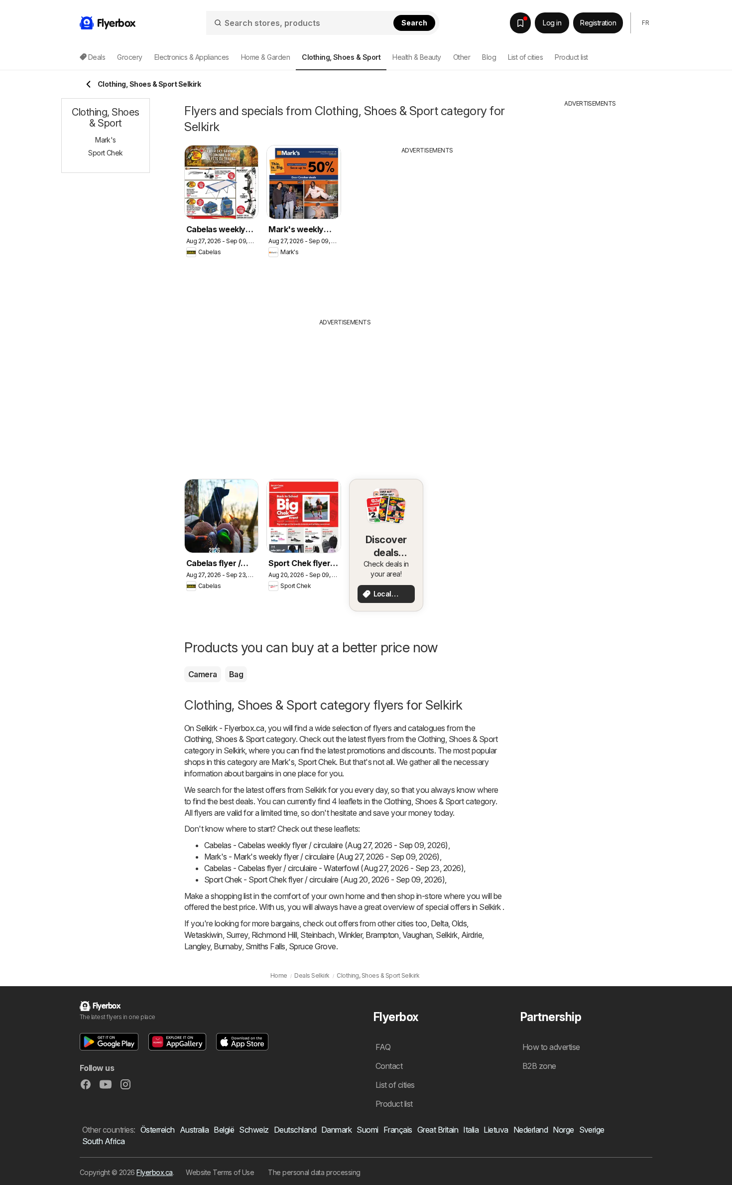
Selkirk (446, 935)
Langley (197, 946)
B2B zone (539, 1066)
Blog (489, 57)
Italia (471, 1130)
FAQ (382, 1047)
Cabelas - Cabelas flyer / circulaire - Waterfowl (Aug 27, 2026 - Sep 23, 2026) (334, 868)
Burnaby (228, 946)
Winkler (350, 935)
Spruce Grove (312, 946)
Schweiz (253, 1130)
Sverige (592, 1130)
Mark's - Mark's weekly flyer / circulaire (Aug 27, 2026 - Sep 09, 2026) (322, 857)
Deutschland (295, 1130)
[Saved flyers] (520, 22)
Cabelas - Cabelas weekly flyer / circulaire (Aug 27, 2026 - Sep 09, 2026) (326, 845)
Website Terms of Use (220, 1172)
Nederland (530, 1130)
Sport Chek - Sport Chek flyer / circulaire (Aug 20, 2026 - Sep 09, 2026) (324, 880)
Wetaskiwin (203, 935)
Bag (236, 674)
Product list (571, 57)
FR (645, 22)
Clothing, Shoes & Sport (224, 739)
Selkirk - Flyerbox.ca (230, 728)
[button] (109, 1041)
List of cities (525, 57)
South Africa (103, 1141)
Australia (194, 1130)
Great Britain (437, 1130)
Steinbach (317, 935)
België (224, 1130)
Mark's (282, 762)
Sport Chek (317, 762)
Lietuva (496, 1130)
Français (397, 1130)
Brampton (382, 935)
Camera (202, 674)
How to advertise (551, 1047)
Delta (439, 923)
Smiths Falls (265, 946)
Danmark (336, 1130)
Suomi (367, 1130)
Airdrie (471, 935)
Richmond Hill (274, 935)
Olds (459, 923)
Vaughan (417, 935)
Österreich (157, 1130)
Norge (563, 1130)
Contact (388, 1066)
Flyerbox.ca (154, 1172)
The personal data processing (314, 1172)
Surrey (237, 935)
